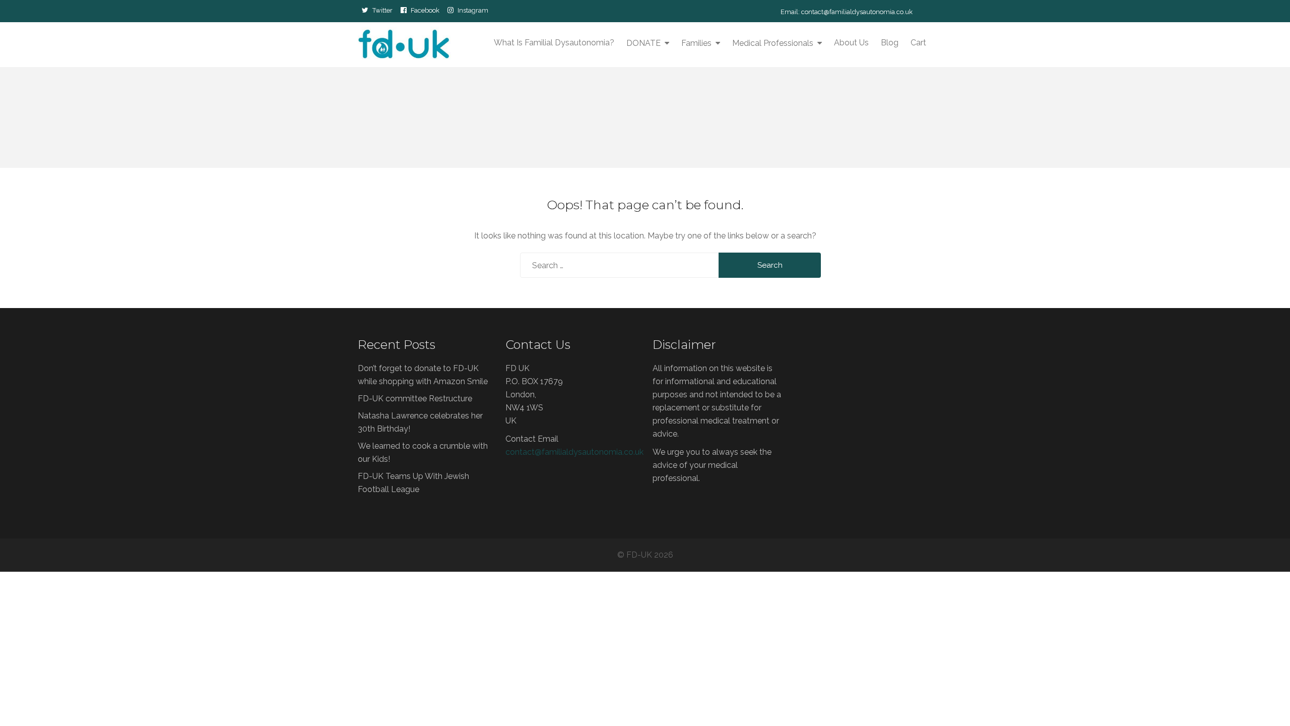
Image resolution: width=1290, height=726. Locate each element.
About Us (851, 42)
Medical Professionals (772, 43)
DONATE (643, 43)
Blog (889, 42)
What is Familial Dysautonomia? (554, 42)
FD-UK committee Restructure (415, 398)
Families (696, 43)
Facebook (425, 10)
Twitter (382, 10)
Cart (918, 42)
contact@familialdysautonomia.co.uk (857, 12)
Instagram (473, 10)
